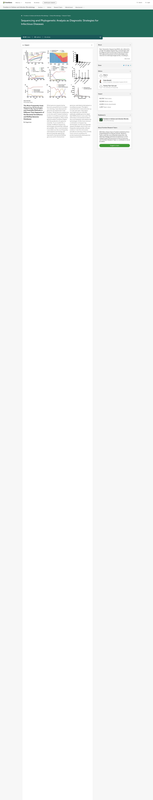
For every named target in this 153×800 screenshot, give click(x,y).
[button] (37, 37)
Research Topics (66, 15)
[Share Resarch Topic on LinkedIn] (128, 65)
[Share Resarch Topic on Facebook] (126, 65)
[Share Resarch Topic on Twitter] (123, 65)
